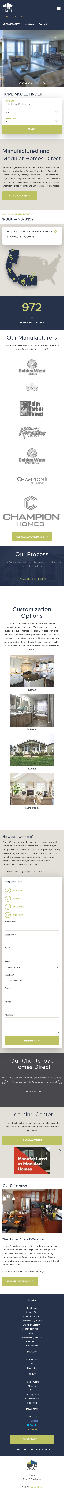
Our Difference (32, 1398)
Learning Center (32, 1140)
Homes (32, 1300)
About (32, 1374)
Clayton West (32, 1312)
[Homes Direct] (7, 7)
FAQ (32, 1363)
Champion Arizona (32, 1316)
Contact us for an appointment (32, 1450)
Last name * (10, 935)
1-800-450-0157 (18, 219)
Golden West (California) (32, 1337)
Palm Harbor (32, 1341)
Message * (9, 1015)
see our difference (18, 1281)
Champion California (32, 1325)
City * (7, 948)
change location (15, 16)
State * (8, 961)
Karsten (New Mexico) (32, 1329)
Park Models (32, 1345)
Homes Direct (36, 1487)
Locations (29, 24)
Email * (8, 988)
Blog (32, 1390)
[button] (5, 1083)
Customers (32, 1403)
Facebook (33, 1421)
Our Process (32, 1359)
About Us (32, 1386)
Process (32, 1352)
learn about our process (32, 579)
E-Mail (34, 1429)
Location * (9, 975)
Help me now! (32, 1040)
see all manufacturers (30, 537)
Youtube (34, 1425)
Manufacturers (32, 1382)
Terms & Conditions (32, 1479)
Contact (43, 24)
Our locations (18, 195)
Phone (8, 1001)
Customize (32, 1368)
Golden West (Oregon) (32, 1320)
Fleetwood (32, 1308)
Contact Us (32, 1416)
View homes (30, 1439)
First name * (10, 921)
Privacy (31, 1475)
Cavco (32, 1333)
